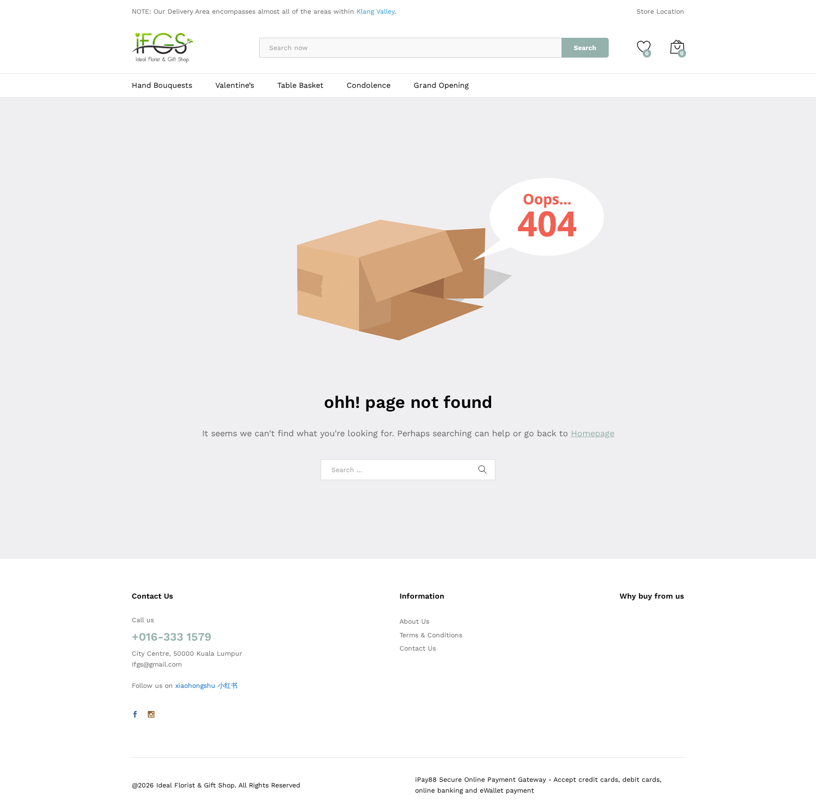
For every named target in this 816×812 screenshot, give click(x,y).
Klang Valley (375, 11)
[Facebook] (135, 715)
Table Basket (300, 85)
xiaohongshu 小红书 (206, 685)
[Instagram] (151, 715)
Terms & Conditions (431, 635)
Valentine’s (234, 85)
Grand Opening (441, 85)
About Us (414, 621)
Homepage (592, 433)
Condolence (369, 85)
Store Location (660, 11)
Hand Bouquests (162, 85)
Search (585, 47)
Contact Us (418, 648)
